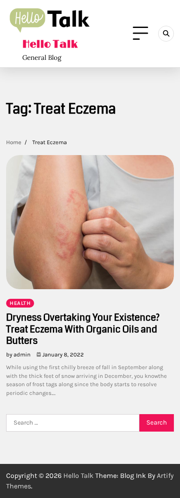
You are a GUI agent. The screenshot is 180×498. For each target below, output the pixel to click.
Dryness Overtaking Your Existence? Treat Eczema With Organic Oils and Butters (82, 329)
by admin (18, 354)
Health (20, 303)
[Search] (166, 34)
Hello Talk (49, 44)
